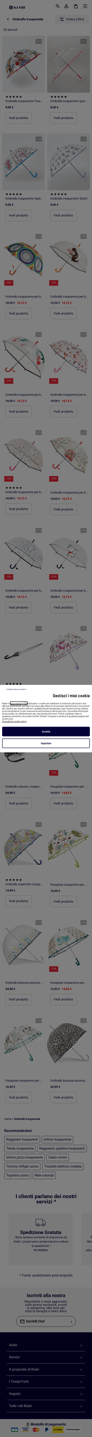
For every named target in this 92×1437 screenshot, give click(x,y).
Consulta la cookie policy (14, 721)
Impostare (46, 743)
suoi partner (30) (18, 703)
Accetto (46, 731)
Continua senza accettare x (16, 689)
